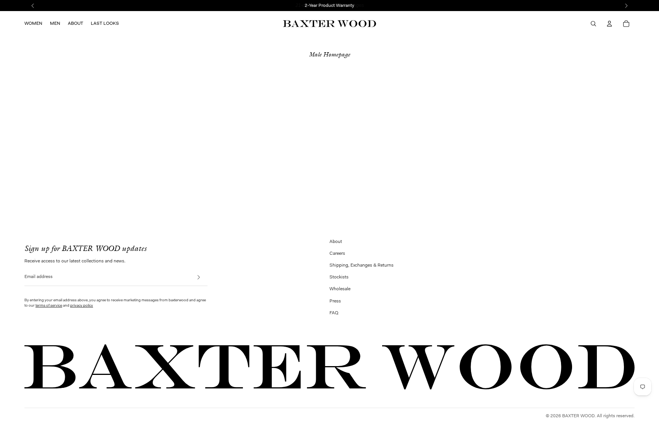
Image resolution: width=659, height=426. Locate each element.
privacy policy (81, 306)
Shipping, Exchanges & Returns (362, 265)
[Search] (593, 23)
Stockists (339, 277)
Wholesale (340, 289)
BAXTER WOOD (578, 416)
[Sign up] (200, 277)
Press (335, 301)
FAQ (334, 313)
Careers (337, 253)
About (336, 242)
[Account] (609, 23)
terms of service (48, 306)
